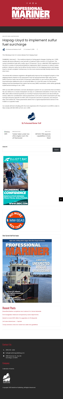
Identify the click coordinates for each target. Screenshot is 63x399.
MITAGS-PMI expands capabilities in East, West (43, 135)
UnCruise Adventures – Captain (12, 321)
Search (5, 147)
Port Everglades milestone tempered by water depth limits (21, 315)
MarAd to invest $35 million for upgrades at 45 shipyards (20, 318)
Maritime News (15, 36)
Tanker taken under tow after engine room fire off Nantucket (20, 135)
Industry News (6, 36)
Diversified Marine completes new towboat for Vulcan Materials (22, 311)
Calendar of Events (8, 369)
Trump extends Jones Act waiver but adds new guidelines (20, 324)
